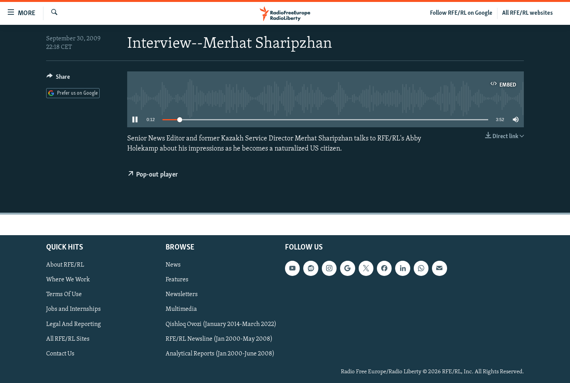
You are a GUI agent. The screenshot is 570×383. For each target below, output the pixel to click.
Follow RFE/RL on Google (461, 13)
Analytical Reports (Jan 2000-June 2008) (220, 354)
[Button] (58, 78)
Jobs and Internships (73, 309)
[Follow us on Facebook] (384, 268)
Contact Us (60, 354)
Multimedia (181, 309)
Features (177, 280)
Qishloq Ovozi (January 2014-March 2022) (221, 324)
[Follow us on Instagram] (329, 268)
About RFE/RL (65, 265)
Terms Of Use (64, 294)
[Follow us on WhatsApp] (421, 268)
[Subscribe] (439, 268)
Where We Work (68, 280)
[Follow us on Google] (347, 268)
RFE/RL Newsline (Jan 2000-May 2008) (219, 339)
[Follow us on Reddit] (310, 268)
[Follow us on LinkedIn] (402, 268)
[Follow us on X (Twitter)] (366, 268)
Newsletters (182, 294)
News (173, 265)
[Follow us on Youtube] (292, 268)
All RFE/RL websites (527, 13)
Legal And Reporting (73, 324)
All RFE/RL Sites (68, 339)
